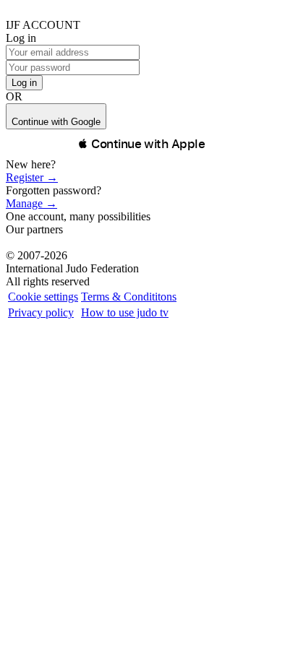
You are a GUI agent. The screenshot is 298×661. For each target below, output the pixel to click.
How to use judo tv (125, 312)
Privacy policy (41, 312)
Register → (32, 177)
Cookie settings (43, 296)
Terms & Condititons (128, 296)
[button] (141, 143)
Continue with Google (56, 121)
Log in (24, 82)
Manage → (31, 203)
